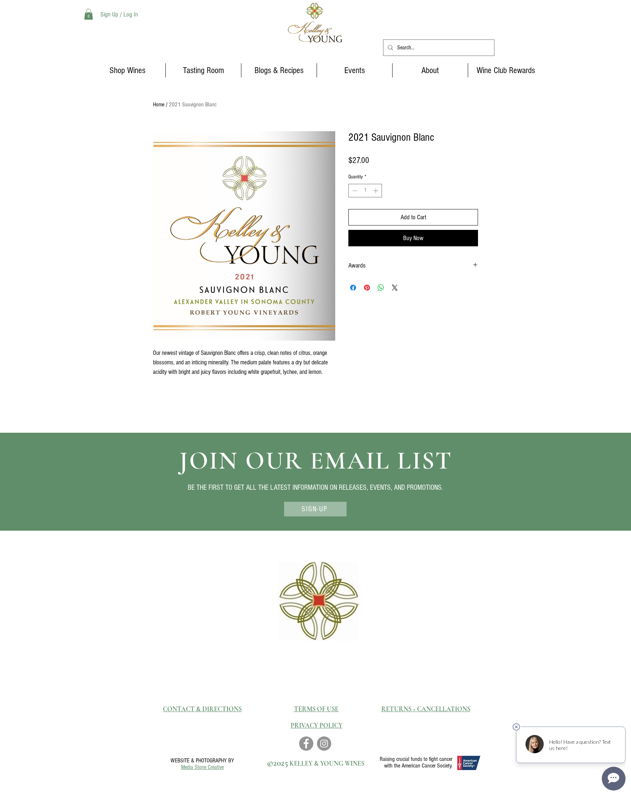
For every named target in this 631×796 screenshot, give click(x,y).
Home (158, 104)
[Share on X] (394, 287)
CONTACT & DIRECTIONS (202, 709)
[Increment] (376, 190)
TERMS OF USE (316, 709)
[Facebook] (306, 743)
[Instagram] (324, 743)
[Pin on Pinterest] (367, 287)
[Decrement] (354, 190)
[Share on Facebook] (353, 287)
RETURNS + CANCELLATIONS (425, 709)
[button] (88, 14)
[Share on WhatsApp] (380, 287)
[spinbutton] (365, 190)
